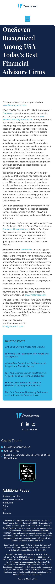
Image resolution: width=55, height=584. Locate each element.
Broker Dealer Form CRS (13, 499)
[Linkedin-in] (27, 424)
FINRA (5, 506)
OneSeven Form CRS (11, 496)
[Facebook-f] (21, 424)
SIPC (5, 510)
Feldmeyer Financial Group (15, 229)
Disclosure (7, 513)
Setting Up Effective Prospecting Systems (25, 346)
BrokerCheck (8, 503)
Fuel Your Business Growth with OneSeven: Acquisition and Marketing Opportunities (25, 374)
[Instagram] (33, 424)
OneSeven (7, 113)
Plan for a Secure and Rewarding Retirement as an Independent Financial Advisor (26, 394)
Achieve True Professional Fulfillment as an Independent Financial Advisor (25, 364)
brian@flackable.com (13, 326)
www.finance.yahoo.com (14, 105)
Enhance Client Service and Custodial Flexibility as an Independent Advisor (23, 384)
